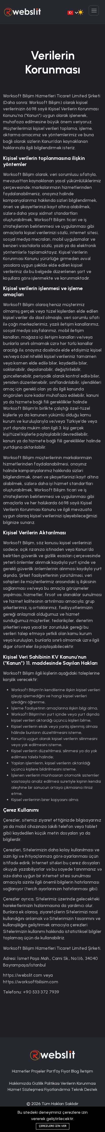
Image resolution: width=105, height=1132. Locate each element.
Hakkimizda (20, 1083)
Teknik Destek (84, 1089)
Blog (75, 1071)
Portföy (54, 1071)
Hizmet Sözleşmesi (26, 1089)
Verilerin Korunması (78, 1083)
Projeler (39, 1071)
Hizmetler (21, 1071)
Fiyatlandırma (57, 1089)
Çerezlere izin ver (53, 1126)
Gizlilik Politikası (46, 1083)
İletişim (86, 1071)
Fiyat (66, 1071)
